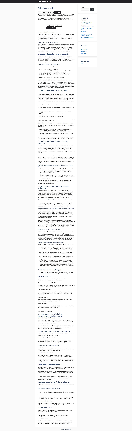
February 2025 (84, 51)
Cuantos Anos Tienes (44, 2)
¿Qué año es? (83, 31)
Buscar (92, 9)
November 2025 (84, 49)
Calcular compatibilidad (51, 27)
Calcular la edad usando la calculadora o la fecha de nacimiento (86, 24)
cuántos (45, 273)
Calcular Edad (57, 12)
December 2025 (84, 48)
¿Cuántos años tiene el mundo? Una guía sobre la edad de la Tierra (87, 28)
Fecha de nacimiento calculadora (87, 37)
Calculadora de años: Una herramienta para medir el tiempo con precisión (86, 34)
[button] (93, 1)
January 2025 (83, 53)
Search (82, 7)
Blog (82, 63)
